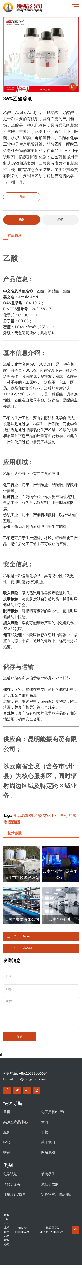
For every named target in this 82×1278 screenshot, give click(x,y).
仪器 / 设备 (12, 1184)
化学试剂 (10, 1174)
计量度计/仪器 (14, 1194)
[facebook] (7, 1090)
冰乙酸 (27, 948)
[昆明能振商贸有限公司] (34, 6)
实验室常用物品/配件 (57, 1194)
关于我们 (48, 1142)
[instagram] (36, 1090)
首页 (6, 1112)
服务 (6, 1132)
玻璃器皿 (48, 1174)
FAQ (6, 1142)
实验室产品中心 (15, 1122)
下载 (44, 1132)
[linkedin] (27, 1090)
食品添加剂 (23, 816)
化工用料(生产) (52, 1112)
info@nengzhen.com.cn (32, 1079)
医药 (64, 816)
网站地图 (48, 1152)
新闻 (44, 1122)
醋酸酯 (14, 822)
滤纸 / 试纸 (49, 1184)
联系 (6, 1152)
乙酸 (38, 816)
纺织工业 (51, 816)
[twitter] (17, 1090)
